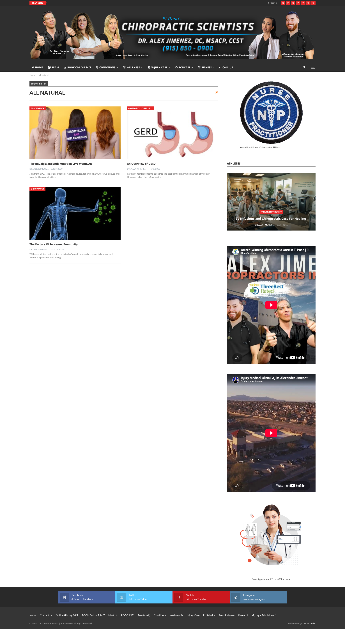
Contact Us (46, 615)
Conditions (107, 67)
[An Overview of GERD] (172, 132)
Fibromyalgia (37, 108)
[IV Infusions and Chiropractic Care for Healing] (271, 202)
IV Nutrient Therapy (271, 212)
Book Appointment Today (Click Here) (271, 579)
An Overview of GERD (141, 163)
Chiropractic (37, 189)
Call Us (227, 67)
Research (243, 615)
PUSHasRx (209, 615)
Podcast (184, 67)
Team (55, 67)
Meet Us (113, 615)
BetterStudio (310, 623)
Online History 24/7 (67, 615)
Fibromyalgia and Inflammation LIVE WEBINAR (60, 163)
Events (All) (144, 615)
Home (39, 67)
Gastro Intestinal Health (141, 108)
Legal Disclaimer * (266, 615)
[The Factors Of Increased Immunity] (75, 213)
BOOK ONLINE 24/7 (79, 67)
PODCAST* (127, 615)
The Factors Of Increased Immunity (53, 244)
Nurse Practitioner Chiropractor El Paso (260, 147)
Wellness (133, 67)
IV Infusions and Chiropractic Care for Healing (271, 218)
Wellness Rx (176, 615)
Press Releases (226, 615)
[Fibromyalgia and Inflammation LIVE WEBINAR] (75, 132)
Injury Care (159, 67)
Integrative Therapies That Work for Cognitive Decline (86, 2)
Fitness (207, 67)
